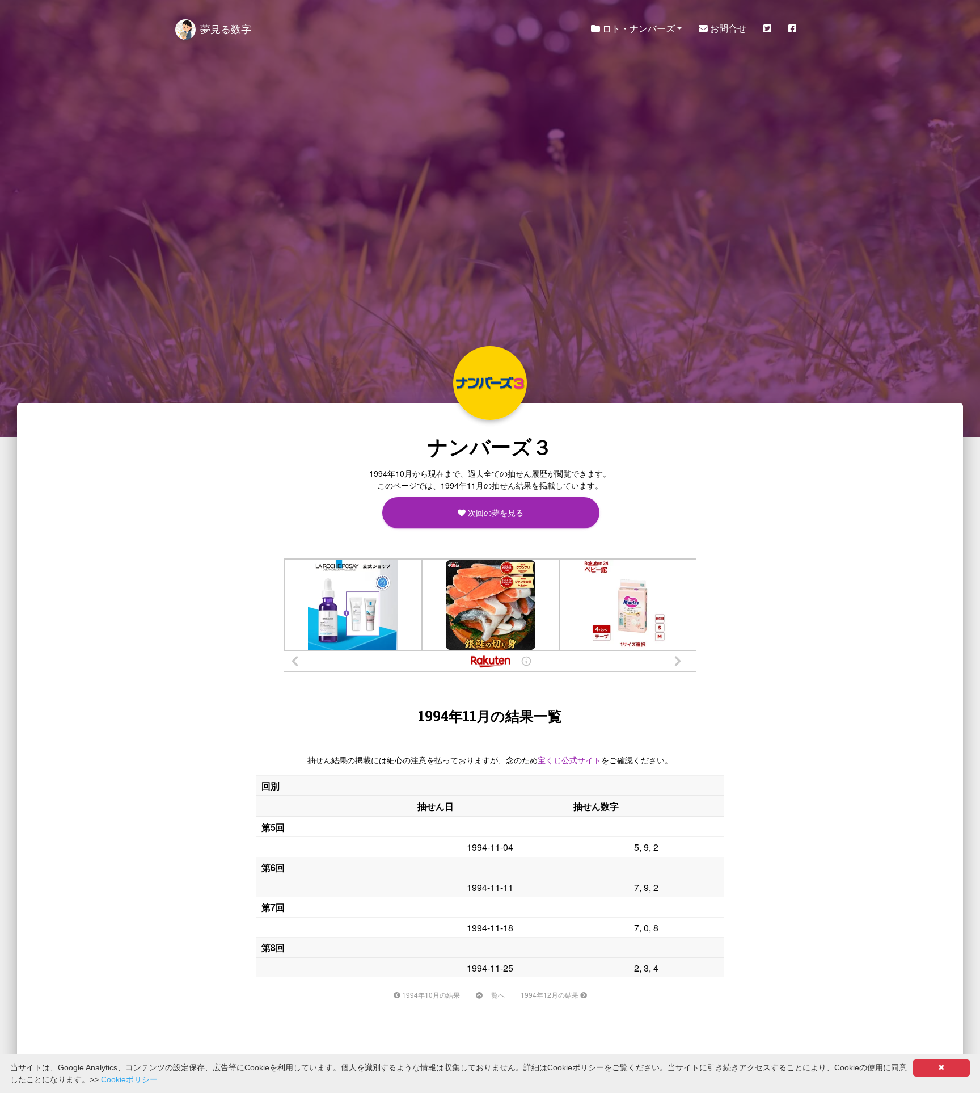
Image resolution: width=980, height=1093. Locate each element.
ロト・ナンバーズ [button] (637, 28)
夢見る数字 (225, 28)
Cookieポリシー (129, 1079)
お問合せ (727, 28)
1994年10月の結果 (430, 994)
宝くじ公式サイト (569, 760)
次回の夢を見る (494, 512)
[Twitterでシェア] (767, 28)
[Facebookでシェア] (792, 28)
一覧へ (494, 994)
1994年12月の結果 (550, 994)
